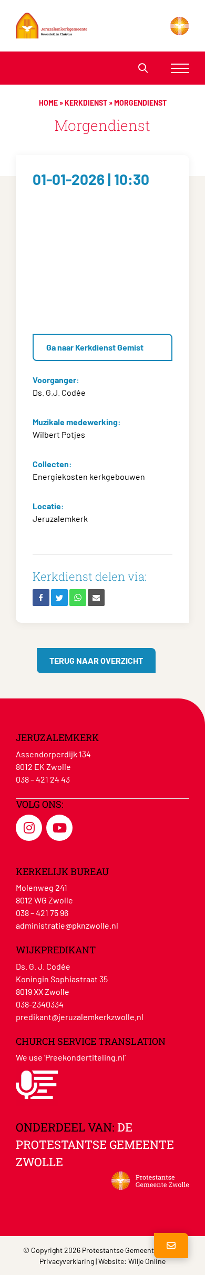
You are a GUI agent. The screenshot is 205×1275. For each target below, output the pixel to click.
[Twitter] (59, 597)
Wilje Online (147, 1261)
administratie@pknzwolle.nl (67, 925)
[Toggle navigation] (180, 68)
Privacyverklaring (66, 1261)
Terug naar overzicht (96, 660)
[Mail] (96, 597)
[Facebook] (41, 597)
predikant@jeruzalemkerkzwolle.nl (80, 1017)
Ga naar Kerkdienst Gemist (95, 347)
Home (48, 102)
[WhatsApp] (77, 597)
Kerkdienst (86, 102)
